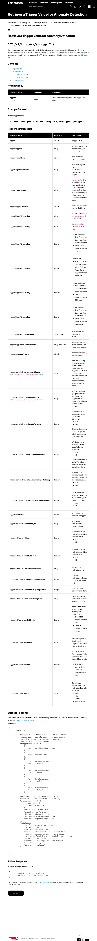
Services (33, 3)
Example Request (18, 72)
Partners (69, 3)
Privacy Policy (33, 939)
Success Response (22, 74)
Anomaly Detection (40, 23)
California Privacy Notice (47, 939)
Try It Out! (16, 893)
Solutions (44, 3)
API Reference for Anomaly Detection (63, 23)
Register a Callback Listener (25, 720)
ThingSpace (15, 2)
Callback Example (18, 80)
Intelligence (26, 23)
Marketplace (56, 3)
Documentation (36, 6)
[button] (84, 6)
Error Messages (43, 882)
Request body (17, 69)
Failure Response (22, 77)
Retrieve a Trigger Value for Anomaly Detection (28, 25)
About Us (24, 939)
